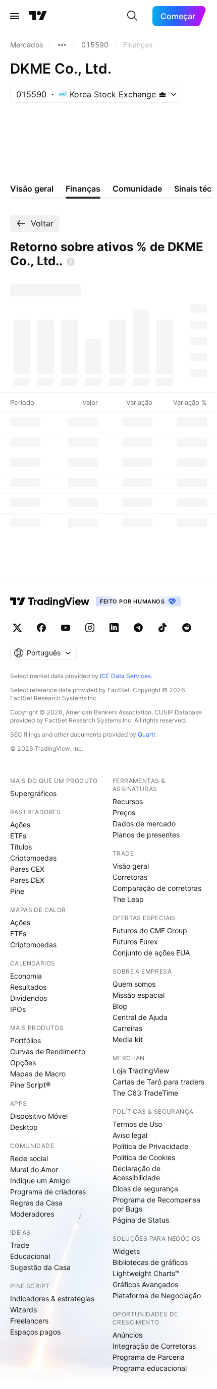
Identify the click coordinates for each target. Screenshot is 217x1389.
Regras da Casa (36, 1202)
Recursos (128, 801)
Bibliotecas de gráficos (150, 1262)
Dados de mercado (144, 823)
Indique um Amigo (40, 1180)
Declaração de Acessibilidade (136, 1173)
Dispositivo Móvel (39, 1116)
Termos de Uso (137, 1124)
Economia (26, 976)
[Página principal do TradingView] (38, 16)
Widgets (126, 1251)
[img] (162, 94)
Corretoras (130, 877)
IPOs (18, 1009)
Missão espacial (139, 995)
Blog (120, 1006)
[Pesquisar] (132, 16)
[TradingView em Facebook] (41, 628)
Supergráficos (33, 793)
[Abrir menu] (15, 16)
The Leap (128, 899)
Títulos (21, 846)
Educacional (30, 1256)
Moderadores (32, 1214)
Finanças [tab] (83, 189)
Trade (19, 1245)
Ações (20, 824)
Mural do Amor (34, 1169)
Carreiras (127, 1028)
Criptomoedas (33, 858)
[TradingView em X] (17, 628)
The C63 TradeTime (145, 1093)
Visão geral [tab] (31, 189)
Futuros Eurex (135, 941)
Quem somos (134, 984)
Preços (124, 812)
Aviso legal (130, 1135)
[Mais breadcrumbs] (62, 44)
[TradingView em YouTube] (66, 628)
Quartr (146, 734)
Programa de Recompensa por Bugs (156, 1204)
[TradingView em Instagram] (90, 628)
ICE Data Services (125, 676)
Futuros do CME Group (150, 930)
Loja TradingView (141, 1070)
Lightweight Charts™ (146, 1273)
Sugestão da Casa (40, 1267)
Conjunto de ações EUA (151, 952)
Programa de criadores (48, 1191)
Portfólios (25, 1040)
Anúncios (127, 1335)
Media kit (128, 1039)
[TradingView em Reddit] (187, 628)
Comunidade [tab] (137, 189)
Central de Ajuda (140, 1017)
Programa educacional (150, 1368)
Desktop (24, 1127)
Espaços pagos (35, 1331)
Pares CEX (27, 869)
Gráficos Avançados (145, 1284)
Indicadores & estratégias (52, 1298)
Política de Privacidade (150, 1146)
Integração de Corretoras (154, 1346)
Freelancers (29, 1320)
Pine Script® (30, 1084)
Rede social (29, 1158)
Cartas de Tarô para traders (158, 1081)
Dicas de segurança (145, 1188)
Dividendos (28, 998)
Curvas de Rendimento (47, 1051)
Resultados (28, 987)
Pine (17, 891)
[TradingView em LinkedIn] (114, 628)
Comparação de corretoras (157, 888)
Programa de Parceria (149, 1357)
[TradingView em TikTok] (162, 628)
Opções (23, 1062)
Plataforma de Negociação (157, 1295)
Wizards (23, 1309)
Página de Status (141, 1220)
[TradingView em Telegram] (138, 628)
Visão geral (131, 866)
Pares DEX (27, 880)
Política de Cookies (144, 1157)
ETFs (18, 835)
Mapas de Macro (38, 1073)
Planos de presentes (146, 834)
